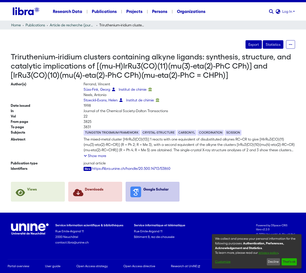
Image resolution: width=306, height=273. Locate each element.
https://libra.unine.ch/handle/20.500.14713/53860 (131, 168)
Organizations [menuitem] (191, 11)
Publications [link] (35, 25)
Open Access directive (139, 266)
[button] (271, 11)
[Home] (26, 11)
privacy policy (268, 252)
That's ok (289, 261)
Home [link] (16, 25)
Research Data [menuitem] (67, 11)
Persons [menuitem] (159, 11)
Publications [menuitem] (104, 11)
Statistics (273, 44)
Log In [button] (287, 11)
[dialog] (257, 251)
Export (253, 44)
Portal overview (18, 266)
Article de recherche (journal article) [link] (72, 25)
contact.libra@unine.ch (72, 242)
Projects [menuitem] (134, 11)
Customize (223, 261)
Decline (273, 261)
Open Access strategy (92, 266)
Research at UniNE (184, 266)
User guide (52, 266)
